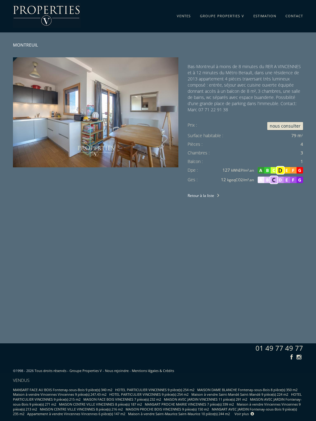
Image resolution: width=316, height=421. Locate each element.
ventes (184, 15)
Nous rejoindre (117, 370)
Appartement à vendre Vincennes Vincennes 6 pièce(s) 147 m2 (76, 413)
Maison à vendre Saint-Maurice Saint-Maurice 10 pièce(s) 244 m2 (179, 413)
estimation (264, 15)
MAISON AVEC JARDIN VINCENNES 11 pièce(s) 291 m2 (205, 399)
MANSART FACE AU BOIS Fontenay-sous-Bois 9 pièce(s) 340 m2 (62, 389)
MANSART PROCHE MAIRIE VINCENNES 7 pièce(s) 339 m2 (189, 404)
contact (294, 15)
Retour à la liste (201, 195)
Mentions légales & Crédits (153, 370)
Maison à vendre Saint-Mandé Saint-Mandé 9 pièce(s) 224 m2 (239, 394)
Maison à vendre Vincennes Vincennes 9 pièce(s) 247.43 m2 (59, 394)
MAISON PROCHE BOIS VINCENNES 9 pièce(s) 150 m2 (167, 409)
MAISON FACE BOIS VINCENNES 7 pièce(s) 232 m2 (122, 399)
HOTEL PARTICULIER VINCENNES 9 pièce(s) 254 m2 (154, 389)
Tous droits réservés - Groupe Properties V (68, 370)
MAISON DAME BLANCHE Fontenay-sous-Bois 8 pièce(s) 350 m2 (247, 389)
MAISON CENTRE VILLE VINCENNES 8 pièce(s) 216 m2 (81, 409)
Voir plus (243, 413)
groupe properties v (222, 15)
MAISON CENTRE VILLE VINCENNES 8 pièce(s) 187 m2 (100, 404)
